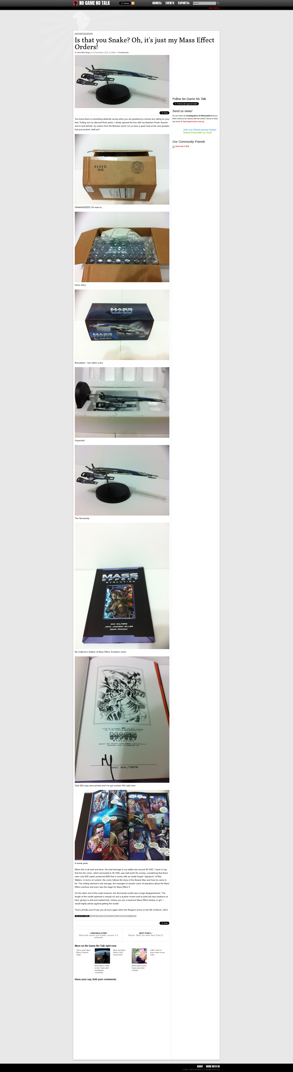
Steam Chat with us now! (197, 132)
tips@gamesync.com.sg (193, 121)
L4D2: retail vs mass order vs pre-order (157, 952)
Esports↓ (184, 3)
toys (133, 916)
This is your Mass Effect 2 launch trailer (83, 952)
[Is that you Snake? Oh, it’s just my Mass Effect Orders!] (122, 107)
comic (114, 916)
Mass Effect (124, 916)
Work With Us (213, 1066)
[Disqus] (122, 1019)
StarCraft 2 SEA (182, 146)
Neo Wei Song (83, 52)
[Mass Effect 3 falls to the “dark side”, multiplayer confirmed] (102, 962)
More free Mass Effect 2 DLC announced (119, 952)
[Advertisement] (146, 20)
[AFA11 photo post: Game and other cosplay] (139, 962)
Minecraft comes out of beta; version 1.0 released (98, 936)
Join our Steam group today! (199, 129)
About (200, 1066)
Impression (87, 34)
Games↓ (157, 3)
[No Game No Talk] (75, 4)
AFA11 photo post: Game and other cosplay (139, 968)
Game (77, 34)
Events (170, 3)
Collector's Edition (100, 916)
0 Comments (123, 52)
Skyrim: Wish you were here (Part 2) (145, 935)
